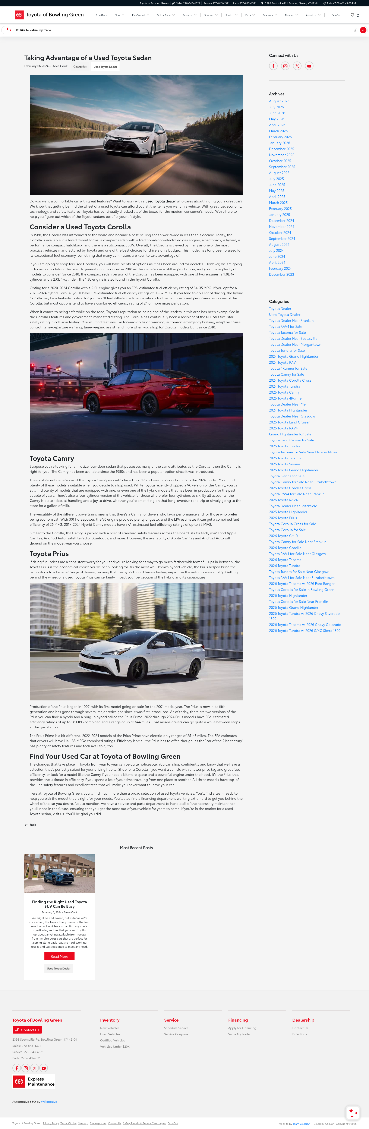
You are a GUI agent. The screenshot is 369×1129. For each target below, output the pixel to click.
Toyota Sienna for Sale (287, 475)
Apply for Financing (242, 1028)
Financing (238, 1020)
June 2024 (277, 256)
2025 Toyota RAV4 (283, 427)
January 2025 (279, 214)
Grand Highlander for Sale (290, 433)
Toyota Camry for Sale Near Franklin (298, 541)
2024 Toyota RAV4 (283, 362)
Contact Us (29, 1029)
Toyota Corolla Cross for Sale (292, 523)
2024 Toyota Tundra (284, 386)
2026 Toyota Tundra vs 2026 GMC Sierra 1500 (304, 630)
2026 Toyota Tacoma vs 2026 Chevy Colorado (305, 624)
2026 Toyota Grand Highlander (293, 607)
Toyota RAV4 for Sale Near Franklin (297, 493)
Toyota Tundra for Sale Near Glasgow (298, 571)
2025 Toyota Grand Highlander (293, 469)
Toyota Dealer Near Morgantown (295, 344)
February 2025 (280, 208)
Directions (299, 1034)
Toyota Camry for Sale (286, 374)
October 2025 (280, 160)
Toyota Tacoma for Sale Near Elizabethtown (303, 451)
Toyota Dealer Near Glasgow (292, 415)
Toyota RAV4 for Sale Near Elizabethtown (302, 577)
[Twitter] (297, 66)
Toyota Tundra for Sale (287, 350)
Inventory (109, 1020)
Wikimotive (49, 1101)
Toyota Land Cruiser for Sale (291, 439)
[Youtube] (309, 66)
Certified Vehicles (112, 1040)
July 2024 (276, 250)
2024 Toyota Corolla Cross (290, 380)
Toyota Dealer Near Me (287, 403)
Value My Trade (239, 1034)
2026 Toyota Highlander (288, 595)
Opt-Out (173, 1123)
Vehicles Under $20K (115, 1046)
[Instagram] (285, 66)
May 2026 (276, 118)
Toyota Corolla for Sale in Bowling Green (301, 589)
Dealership (303, 1020)
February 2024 (280, 268)
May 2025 (276, 190)
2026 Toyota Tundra (284, 565)
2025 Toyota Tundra (284, 445)
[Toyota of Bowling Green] (49, 14)
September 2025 (282, 166)
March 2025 (278, 202)
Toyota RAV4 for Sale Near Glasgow (297, 553)
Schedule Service (176, 1028)
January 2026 (279, 142)
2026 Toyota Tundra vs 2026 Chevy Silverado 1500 (304, 616)
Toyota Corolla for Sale (287, 529)
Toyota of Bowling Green (26, 1123)
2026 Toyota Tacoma (285, 559)
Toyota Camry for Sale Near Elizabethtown (303, 481)
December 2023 (281, 274)
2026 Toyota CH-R (283, 535)
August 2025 (279, 172)
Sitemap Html (98, 1123)
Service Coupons (176, 1034)
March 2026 (278, 130)
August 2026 (279, 100)
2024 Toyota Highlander (288, 409)
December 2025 (281, 148)
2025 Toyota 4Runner (286, 397)
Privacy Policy (51, 1123)
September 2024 (282, 238)
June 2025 (277, 184)
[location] (262, 3)
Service (171, 1020)
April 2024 (277, 262)
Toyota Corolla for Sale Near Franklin (298, 601)
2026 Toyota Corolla (285, 547)
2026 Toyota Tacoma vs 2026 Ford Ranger (302, 583)
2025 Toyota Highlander (288, 511)
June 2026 (277, 112)
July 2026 (276, 106)
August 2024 (279, 244)
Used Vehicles (110, 1034)
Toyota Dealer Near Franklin (291, 320)
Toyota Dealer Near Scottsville (293, 338)
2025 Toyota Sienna (284, 463)
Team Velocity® (301, 1123)
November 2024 (281, 226)
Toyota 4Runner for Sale (288, 368)
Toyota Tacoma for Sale (287, 332)
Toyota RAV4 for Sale (285, 326)
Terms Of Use (68, 1123)
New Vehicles (109, 1028)
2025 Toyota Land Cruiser (289, 421)
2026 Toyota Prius (283, 517)
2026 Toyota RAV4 (283, 499)
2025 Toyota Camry (284, 392)
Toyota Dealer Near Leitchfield (293, 505)
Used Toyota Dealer (105, 66)
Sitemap (83, 1123)
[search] (358, 15)
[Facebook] (273, 66)
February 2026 (280, 136)
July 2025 (276, 178)
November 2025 (281, 154)
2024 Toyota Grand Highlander (293, 356)
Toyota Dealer (280, 308)
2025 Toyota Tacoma (285, 457)
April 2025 (277, 196)
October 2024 (280, 232)
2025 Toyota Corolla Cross (290, 487)
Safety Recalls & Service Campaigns (144, 1123)
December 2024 (281, 220)
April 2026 (277, 124)
